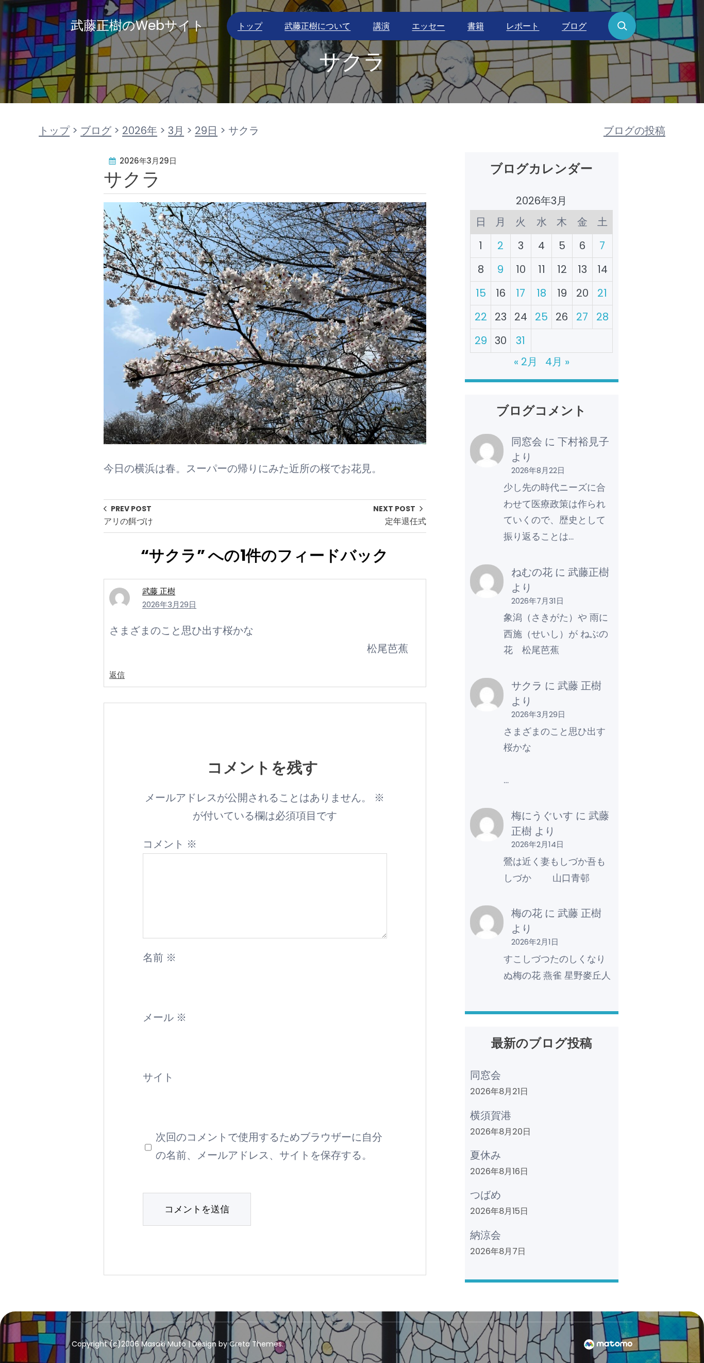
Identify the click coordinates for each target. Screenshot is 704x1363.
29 (481, 340)
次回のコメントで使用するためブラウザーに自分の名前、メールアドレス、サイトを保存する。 (269, 1146)
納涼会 (485, 1235)
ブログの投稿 (634, 130)
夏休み (485, 1155)
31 (520, 340)
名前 (159, 957)
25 (541, 317)
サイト (158, 1077)
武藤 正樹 (158, 591)
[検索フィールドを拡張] (622, 26)
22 (481, 317)
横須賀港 (490, 1115)
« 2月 (526, 361)
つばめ (485, 1195)
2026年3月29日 (169, 604)
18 (541, 293)
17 (520, 293)
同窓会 (526, 441)
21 (602, 293)
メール (165, 1017)
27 (582, 317)
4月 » (557, 361)
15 (481, 293)
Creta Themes (255, 1344)
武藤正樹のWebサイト (138, 26)
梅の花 (526, 913)
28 (602, 317)
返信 (117, 674)
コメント (170, 844)
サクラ (526, 685)
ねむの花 (531, 572)
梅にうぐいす (542, 815)
